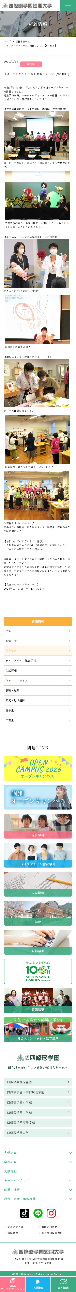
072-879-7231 (41, 1263)
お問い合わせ (50, 1226)
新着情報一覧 (23, 41)
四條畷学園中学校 (19, 1112)
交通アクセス (15, 1226)
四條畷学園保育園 (19, 1082)
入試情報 (38, 1288)
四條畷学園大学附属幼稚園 (26, 1092)
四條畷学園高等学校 (21, 1122)
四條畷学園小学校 (19, 1102)
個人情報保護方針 (52, 1233)
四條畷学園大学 (18, 1132)
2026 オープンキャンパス (12, 1287)
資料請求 (63, 1288)
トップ (7, 41)
